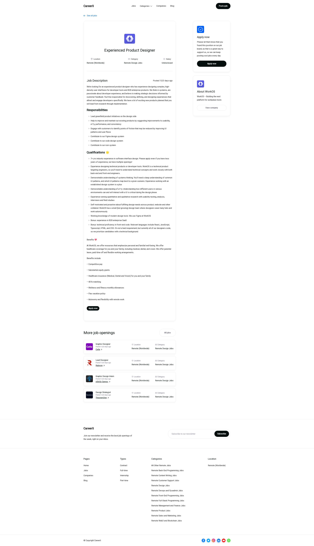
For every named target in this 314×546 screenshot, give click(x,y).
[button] (146, 6)
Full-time (124, 470)
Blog (172, 6)
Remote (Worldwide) (217, 465)
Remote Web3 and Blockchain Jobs (166, 521)
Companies (161, 6)
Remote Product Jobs (160, 510)
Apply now (93, 308)
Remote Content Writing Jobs (164, 475)
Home (86, 465)
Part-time (124, 480)
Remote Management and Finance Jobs (168, 505)
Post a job (223, 6)
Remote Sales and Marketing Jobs (166, 516)
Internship (124, 475)
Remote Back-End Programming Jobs (167, 470)
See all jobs (90, 15)
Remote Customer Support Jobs (165, 480)
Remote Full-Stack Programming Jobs (167, 500)
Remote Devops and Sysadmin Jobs (167, 490)
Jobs (133, 6)
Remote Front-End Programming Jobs (167, 495)
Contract (123, 465)
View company (211, 108)
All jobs (167, 332)
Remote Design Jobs (160, 485)
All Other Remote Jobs (161, 465)
